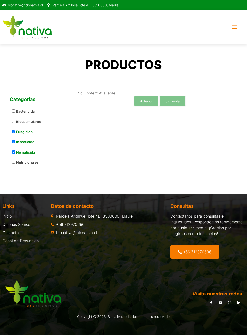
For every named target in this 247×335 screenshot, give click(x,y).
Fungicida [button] (24, 132)
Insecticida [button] (25, 142)
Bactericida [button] (25, 111)
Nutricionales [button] (27, 162)
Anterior (146, 101)
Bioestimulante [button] (28, 122)
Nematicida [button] (25, 152)
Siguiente (172, 101)
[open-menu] (234, 27)
